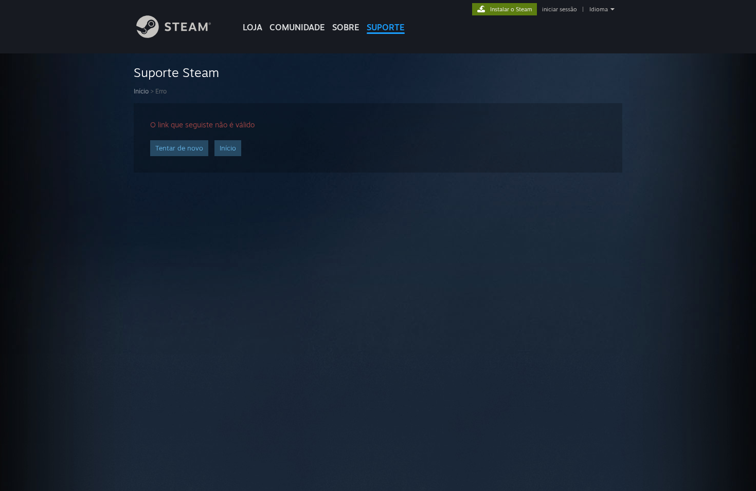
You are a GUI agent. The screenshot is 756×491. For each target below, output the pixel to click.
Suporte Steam (176, 72)
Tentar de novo (179, 148)
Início (141, 91)
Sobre (345, 27)
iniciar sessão (559, 9)
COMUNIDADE (297, 27)
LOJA (252, 27)
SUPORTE (386, 27)
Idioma (598, 9)
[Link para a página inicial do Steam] (173, 35)
